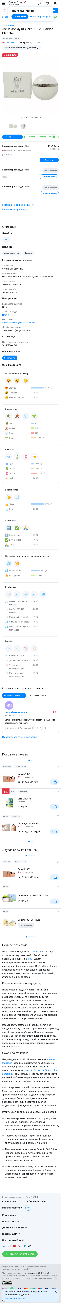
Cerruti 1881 (24, 774)
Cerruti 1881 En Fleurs (29, 920)
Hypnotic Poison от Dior (36, 1070)
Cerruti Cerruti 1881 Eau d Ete (33, 895)
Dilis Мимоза (24, 799)
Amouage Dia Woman (28, 823)
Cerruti (35, 951)
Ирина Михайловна (16, 712)
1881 (31, 958)
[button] (5, 126)
